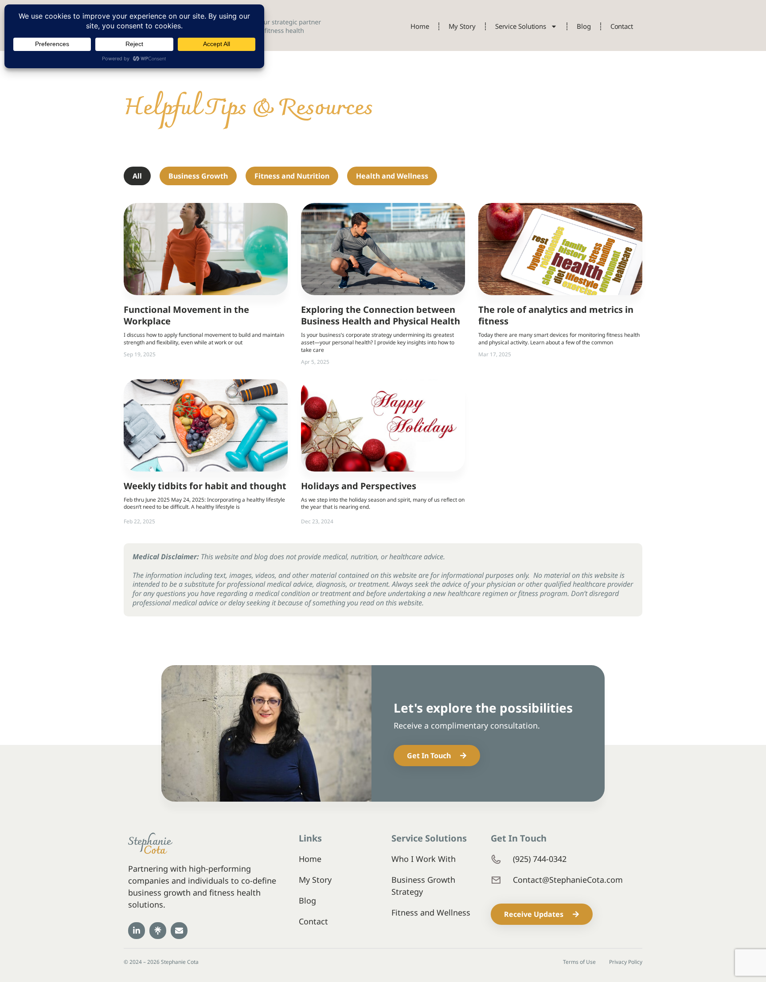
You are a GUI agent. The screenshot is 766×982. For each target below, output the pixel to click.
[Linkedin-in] (136, 930)
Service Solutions (520, 26)
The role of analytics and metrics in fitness (555, 315)
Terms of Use (579, 962)
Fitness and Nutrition (291, 176)
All (137, 176)
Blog (584, 26)
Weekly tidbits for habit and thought (205, 486)
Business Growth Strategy (423, 885)
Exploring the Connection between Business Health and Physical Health (380, 315)
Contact (621, 26)
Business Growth (198, 176)
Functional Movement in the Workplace (186, 315)
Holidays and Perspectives (358, 486)
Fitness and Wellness (430, 912)
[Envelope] (179, 930)
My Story (462, 26)
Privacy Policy (625, 962)
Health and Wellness (392, 176)
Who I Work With (423, 858)
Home (419, 26)
